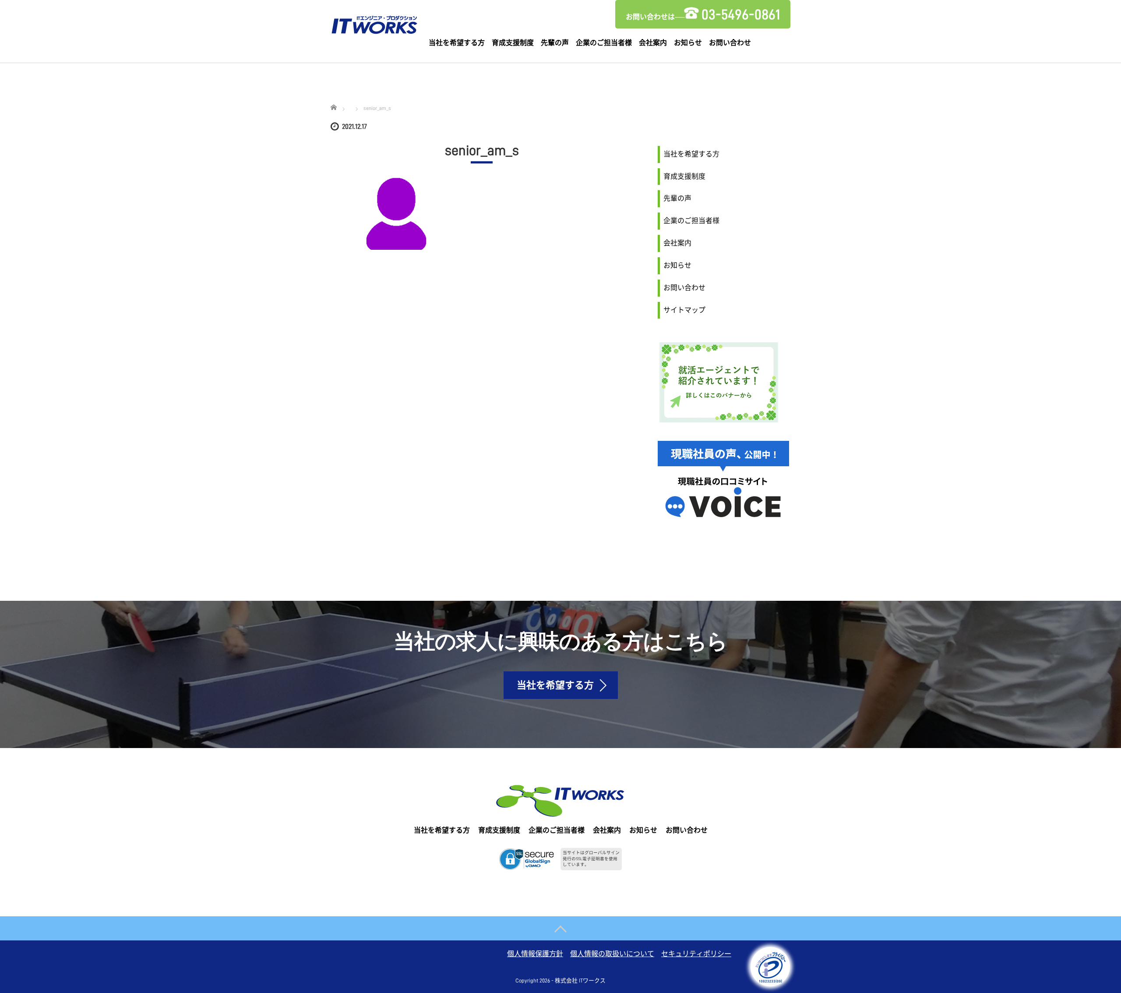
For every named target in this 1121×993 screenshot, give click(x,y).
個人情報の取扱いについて (612, 954)
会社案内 (653, 42)
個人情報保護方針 (535, 954)
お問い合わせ (730, 42)
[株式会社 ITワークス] (374, 23)
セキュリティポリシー (696, 954)
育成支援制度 (513, 42)
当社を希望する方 (457, 42)
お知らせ (688, 42)
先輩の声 (555, 42)
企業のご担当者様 (604, 42)
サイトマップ (684, 310)
